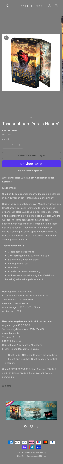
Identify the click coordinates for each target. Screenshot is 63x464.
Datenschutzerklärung (36, 456)
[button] (7, 6)
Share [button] (8, 385)
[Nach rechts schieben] (38, 117)
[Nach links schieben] (25, 117)
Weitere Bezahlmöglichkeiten (31, 171)
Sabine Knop (30, 452)
